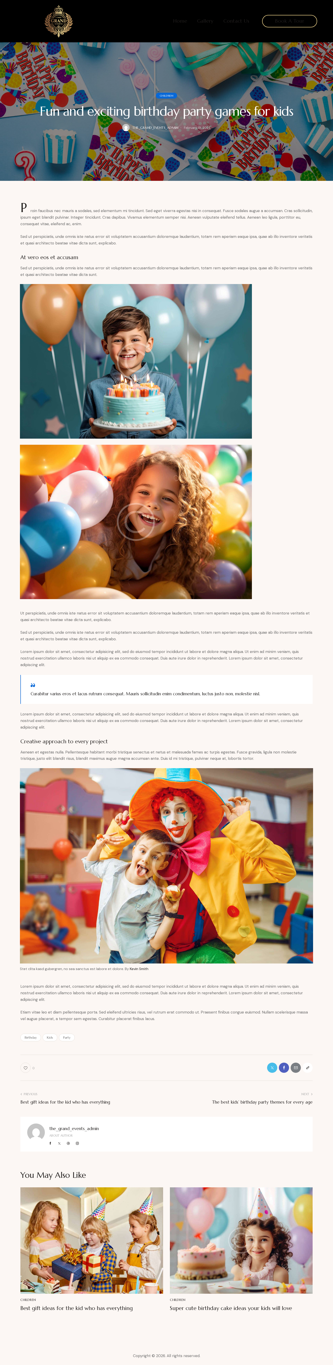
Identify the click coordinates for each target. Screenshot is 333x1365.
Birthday (31, 1037)
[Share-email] (296, 1068)
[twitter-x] (59, 1143)
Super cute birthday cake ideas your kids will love (231, 1308)
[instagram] (77, 1143)
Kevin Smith (139, 968)
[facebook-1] (50, 1143)
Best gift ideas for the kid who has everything (76, 1308)
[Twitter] (272, 1068)
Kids (50, 1037)
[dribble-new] (68, 1143)
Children (167, 95)
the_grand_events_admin (74, 1128)
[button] (307, 1068)
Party (66, 1037)
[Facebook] (284, 1068)
